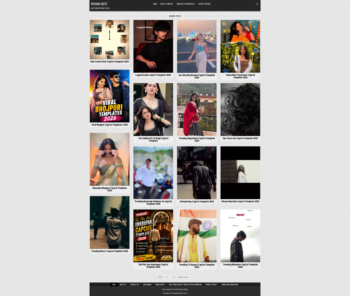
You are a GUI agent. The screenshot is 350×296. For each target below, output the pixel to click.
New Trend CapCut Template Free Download (185, 284)
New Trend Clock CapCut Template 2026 (110, 61)
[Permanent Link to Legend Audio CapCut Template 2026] (153, 46)
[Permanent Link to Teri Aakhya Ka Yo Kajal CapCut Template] (153, 109)
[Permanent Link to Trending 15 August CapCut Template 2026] (197, 236)
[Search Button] (257, 4)
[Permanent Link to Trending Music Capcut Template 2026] (109, 222)
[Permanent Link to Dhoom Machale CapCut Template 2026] (240, 172)
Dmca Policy (160, 284)
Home (155, 3)
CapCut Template (166, 3)
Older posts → (184, 277)
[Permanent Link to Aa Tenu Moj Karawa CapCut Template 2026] (197, 46)
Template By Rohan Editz (185, 3)
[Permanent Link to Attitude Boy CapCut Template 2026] (197, 172)
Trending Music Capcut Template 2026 (109, 251)
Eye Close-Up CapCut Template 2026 (240, 138)
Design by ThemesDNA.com (175, 293)
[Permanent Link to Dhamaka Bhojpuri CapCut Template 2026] (109, 159)
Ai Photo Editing (204, 3)
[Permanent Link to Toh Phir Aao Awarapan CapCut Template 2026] (153, 235)
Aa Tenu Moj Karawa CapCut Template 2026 (197, 76)
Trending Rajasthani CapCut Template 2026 (197, 139)
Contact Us (134, 284)
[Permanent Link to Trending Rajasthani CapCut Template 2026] (197, 109)
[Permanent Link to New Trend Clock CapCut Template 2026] (109, 39)
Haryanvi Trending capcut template (152, 91)
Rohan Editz (99, 3)
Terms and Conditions (229, 284)
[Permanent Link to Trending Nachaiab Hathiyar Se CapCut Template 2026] (153, 172)
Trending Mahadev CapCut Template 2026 (240, 265)
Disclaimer (147, 284)
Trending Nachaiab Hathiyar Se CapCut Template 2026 (153, 202)
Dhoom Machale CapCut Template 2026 (240, 201)
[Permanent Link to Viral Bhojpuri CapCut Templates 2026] (109, 96)
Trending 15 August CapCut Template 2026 (197, 266)
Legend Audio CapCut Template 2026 (153, 75)
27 (174, 277)
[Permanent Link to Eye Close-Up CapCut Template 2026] (240, 109)
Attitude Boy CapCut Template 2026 (197, 201)
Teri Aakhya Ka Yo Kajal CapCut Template (153, 139)
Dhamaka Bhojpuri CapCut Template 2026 (109, 189)
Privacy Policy (211, 284)
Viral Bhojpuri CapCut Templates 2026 (109, 124)
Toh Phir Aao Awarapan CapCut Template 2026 (153, 265)
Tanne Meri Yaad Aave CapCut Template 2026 (240, 76)
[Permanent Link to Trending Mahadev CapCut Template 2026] (240, 235)
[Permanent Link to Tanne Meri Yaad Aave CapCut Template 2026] (240, 46)
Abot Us (123, 284)
